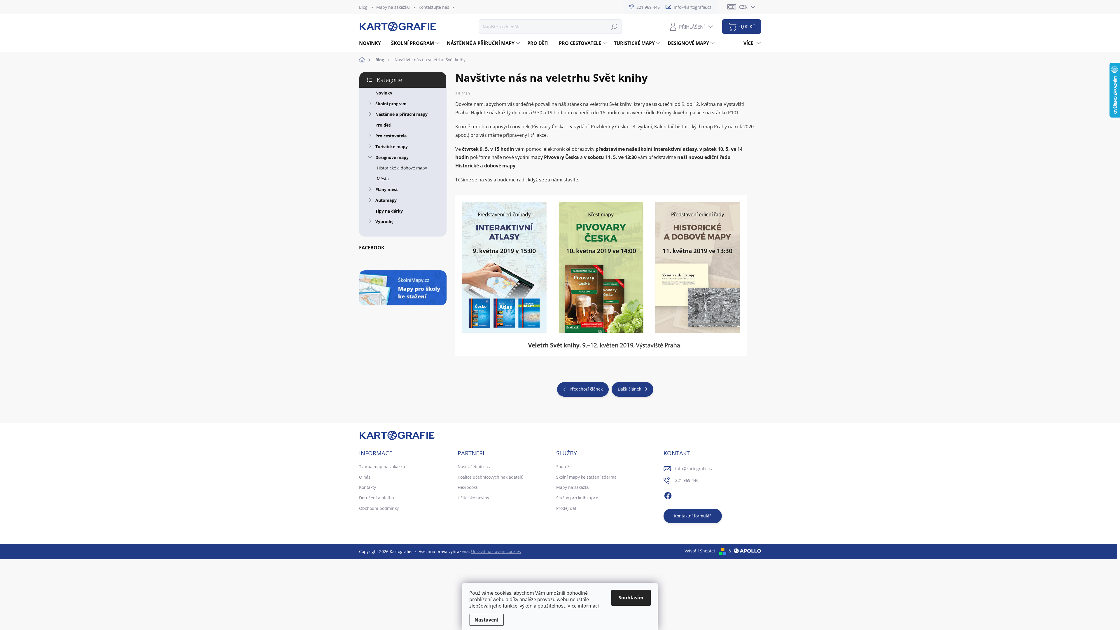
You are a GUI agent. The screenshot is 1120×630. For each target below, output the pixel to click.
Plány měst (386, 189)
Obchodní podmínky (379, 508)
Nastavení (486, 620)
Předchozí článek (586, 389)
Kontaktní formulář (692, 516)
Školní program (391, 103)
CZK (743, 7)
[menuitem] (372, 43)
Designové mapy (392, 157)
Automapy (386, 200)
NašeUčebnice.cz (474, 466)
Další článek (629, 389)
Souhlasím (631, 597)
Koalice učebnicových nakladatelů (491, 477)
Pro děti (383, 125)
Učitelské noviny (473, 498)
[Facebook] (668, 494)
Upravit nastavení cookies (496, 551)
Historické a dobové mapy (402, 168)
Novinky (383, 93)
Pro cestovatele (391, 136)
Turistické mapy (391, 146)
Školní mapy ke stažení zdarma (586, 477)
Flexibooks (468, 487)
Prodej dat (566, 508)
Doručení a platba (376, 498)
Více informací (583, 606)
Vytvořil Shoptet (700, 551)
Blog (363, 7)
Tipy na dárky (389, 211)
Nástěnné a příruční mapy (401, 114)
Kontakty (367, 487)
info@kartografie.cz (694, 468)
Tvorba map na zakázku (382, 466)
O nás (364, 477)
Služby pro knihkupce (577, 498)
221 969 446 (687, 480)
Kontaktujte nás (434, 7)
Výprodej (384, 221)
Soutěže (564, 466)
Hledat (614, 26)
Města (383, 178)
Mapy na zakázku (393, 7)
